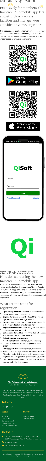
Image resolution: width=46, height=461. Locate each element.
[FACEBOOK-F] (3, 407)
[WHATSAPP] (11, 407)
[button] (42, 6)
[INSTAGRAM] (7, 407)
